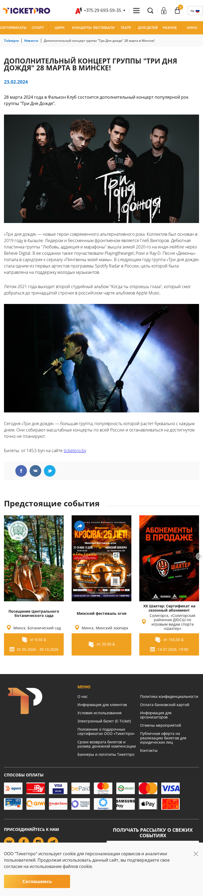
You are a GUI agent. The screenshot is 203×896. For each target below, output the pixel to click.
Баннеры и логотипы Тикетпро (105, 754)
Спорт (38, 28)
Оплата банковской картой (164, 704)
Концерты (82, 28)
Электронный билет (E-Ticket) (104, 721)
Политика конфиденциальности (169, 696)
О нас (82, 696)
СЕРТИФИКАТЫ (13, 28)
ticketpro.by (75, 450)
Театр (126, 28)
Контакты (149, 750)
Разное (170, 28)
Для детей (148, 28)
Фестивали (104, 28)
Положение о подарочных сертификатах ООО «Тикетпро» (106, 731)
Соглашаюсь (37, 881)
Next (199, 556)
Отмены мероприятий (160, 725)
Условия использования (99, 712)
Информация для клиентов (102, 704)
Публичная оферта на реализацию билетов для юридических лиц (163, 737)
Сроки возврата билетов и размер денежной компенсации (106, 744)
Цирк (60, 28)
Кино (192, 28)
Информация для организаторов (156, 715)
